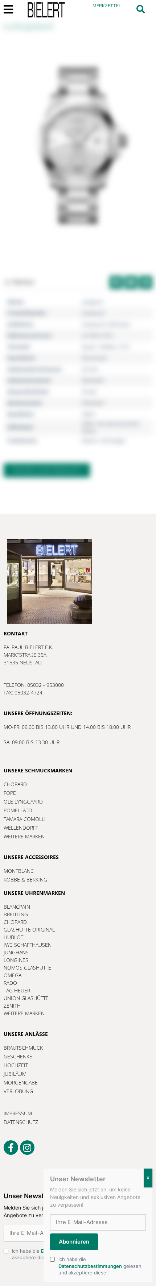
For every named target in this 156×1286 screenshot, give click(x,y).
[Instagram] (27, 1147)
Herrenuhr (94, 357)
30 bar (89, 391)
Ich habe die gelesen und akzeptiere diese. (99, 1265)
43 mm (90, 369)
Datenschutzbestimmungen (90, 1266)
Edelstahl (93, 380)
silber (88, 414)
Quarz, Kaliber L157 (106, 346)
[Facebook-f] (11, 1147)
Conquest (93, 313)
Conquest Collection (106, 324)
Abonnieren (74, 1241)
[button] (140, 9)
